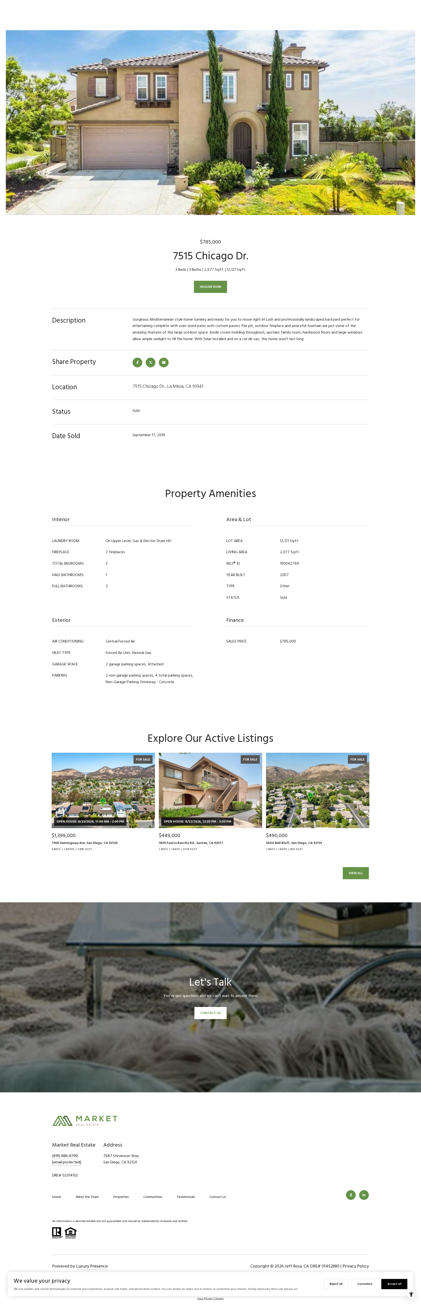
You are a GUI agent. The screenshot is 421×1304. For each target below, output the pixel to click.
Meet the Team (87, 1197)
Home (56, 1197)
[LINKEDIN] (364, 1195)
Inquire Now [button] (210, 287)
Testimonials (186, 1197)
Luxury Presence (92, 1266)
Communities (152, 1197)
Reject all (336, 1284)
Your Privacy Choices (210, 1298)
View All (356, 873)
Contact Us (218, 1197)
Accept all (394, 1284)
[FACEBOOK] (351, 1195)
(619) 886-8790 (65, 1156)
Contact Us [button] (210, 1013)
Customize (364, 1284)
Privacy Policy (356, 1266)
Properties (121, 1197)
